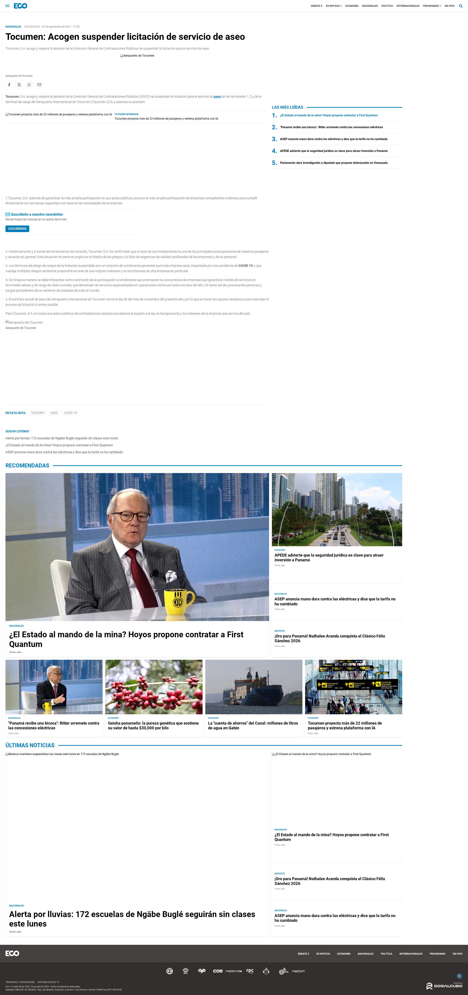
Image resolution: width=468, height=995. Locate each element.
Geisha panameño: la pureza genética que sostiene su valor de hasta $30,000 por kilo (153, 725)
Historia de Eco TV (48, 982)
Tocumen (37, 413)
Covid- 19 (70, 413)
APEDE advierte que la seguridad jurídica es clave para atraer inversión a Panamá (334, 151)
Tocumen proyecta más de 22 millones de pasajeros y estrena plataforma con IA (166, 118)
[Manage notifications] (459, 976)
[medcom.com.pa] (298, 974)
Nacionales (370, 6)
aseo (217, 96)
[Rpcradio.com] (250, 974)
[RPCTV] (186, 974)
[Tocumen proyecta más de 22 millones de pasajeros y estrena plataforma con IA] (58, 114)
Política (387, 6)
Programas (431, 6)
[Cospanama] (218, 974)
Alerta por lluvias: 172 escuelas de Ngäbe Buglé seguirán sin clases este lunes (61, 438)
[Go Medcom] (234, 974)
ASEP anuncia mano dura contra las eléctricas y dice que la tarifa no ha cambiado (64, 452)
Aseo (54, 413)
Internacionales (408, 6)
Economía (351, 6)
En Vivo (449, 6)
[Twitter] (19, 85)
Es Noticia (332, 6)
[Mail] (39, 85)
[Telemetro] (170, 974)
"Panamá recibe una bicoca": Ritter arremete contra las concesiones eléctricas (331, 127)
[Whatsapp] (29, 85)
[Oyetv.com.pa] (202, 974)
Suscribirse (17, 228)
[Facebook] (9, 85)
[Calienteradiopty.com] (266, 974)
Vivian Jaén (15, 652)
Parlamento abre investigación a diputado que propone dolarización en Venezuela (334, 163)
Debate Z (316, 6)
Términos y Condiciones (20, 982)
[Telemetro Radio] (282, 974)
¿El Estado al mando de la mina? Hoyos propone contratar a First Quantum (59, 445)
